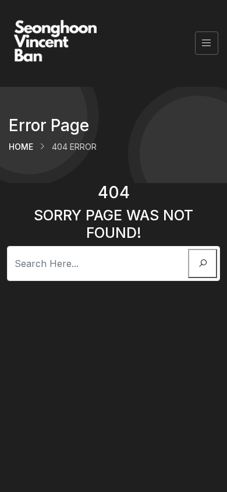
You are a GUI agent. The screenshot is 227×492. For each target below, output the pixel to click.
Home (21, 147)
